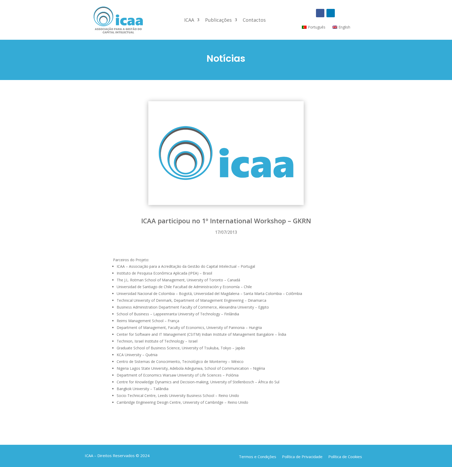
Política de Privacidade (302, 456)
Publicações (218, 20)
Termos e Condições (257, 456)
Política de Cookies (345, 456)
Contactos (254, 20)
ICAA (189, 20)
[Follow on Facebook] (320, 13)
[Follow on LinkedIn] (330, 13)
